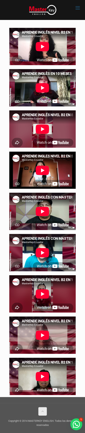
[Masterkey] (42, 10)
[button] (76, 424)
